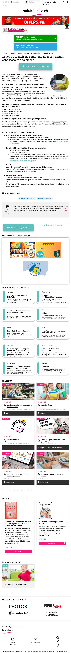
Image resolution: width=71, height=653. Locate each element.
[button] (27, 198)
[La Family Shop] (15, 30)
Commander (17, 551)
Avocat (49, 2)
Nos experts (49, 651)
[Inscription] (63, 2)
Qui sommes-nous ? (37, 651)
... (64, 210)
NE (8, 2)
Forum (66, 651)
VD (3, 2)
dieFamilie (16, 2)
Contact (44, 651)
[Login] (67, 2)
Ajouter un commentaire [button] (45, 198)
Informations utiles (60, 651)
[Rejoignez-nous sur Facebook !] (57, 637)
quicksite (11, 651)
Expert (44, 2)
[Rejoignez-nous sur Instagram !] (58, 641)
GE (6, 2)
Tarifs (54, 651)
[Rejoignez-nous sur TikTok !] (58, 645)
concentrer (11, 94)
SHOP (4, 5)
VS (11, 2)
